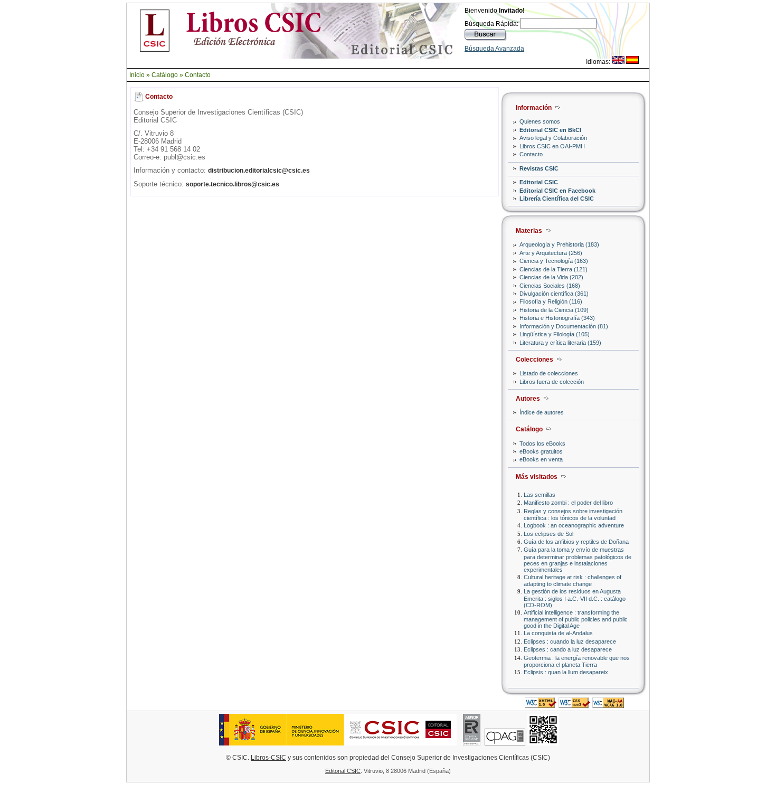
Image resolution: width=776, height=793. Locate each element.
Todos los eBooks (542, 443)
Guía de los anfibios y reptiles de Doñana (576, 542)
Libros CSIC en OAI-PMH (552, 146)
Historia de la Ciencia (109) (554, 310)
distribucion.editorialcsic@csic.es (259, 170)
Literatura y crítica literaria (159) (560, 342)
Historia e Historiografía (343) (557, 318)
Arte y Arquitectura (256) (550, 253)
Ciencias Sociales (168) (549, 285)
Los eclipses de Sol (548, 534)
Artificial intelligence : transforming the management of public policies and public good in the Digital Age (576, 619)
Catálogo (165, 75)
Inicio (137, 75)
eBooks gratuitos (541, 451)
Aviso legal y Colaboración (553, 138)
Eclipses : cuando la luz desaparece (570, 641)
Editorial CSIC (538, 182)
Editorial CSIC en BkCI (550, 130)
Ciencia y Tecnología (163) (553, 261)
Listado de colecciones (548, 373)
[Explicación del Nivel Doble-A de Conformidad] (608, 705)
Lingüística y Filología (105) (554, 334)
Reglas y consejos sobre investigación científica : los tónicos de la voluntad (573, 514)
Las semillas (539, 495)
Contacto (198, 75)
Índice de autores (541, 412)
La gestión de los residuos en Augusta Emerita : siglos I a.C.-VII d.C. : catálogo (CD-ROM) (575, 598)
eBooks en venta (541, 459)
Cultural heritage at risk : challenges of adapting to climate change (572, 580)
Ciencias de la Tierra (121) (553, 269)
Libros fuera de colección (551, 382)
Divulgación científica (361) (554, 293)
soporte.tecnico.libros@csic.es (232, 184)
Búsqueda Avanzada (494, 48)
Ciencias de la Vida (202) (551, 277)
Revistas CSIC (539, 168)
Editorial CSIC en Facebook (557, 190)
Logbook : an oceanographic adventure (574, 525)
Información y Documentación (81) (563, 326)
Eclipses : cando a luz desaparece (568, 649)
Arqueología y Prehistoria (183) (559, 244)
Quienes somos (539, 121)
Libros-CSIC (268, 757)
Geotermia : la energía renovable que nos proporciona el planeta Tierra (577, 661)
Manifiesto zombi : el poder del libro (568, 502)
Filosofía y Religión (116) (550, 301)
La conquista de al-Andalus (558, 633)
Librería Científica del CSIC (556, 198)
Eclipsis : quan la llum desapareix (566, 672)
